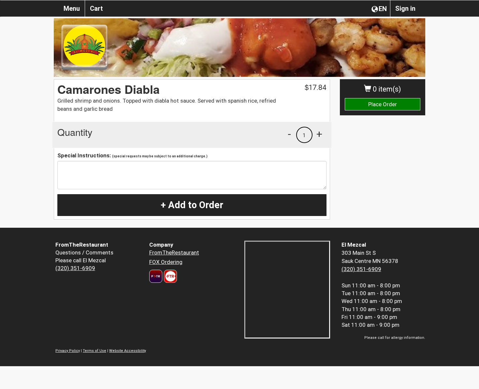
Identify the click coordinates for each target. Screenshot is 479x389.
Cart (96, 8)
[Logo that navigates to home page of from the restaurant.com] (155, 276)
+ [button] (319, 134)
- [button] (289, 134)
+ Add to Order (192, 204)
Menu (72, 8)
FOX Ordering (165, 262)
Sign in (405, 8)
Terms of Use (94, 351)
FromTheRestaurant (174, 252)
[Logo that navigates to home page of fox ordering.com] (169, 276)
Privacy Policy (67, 351)
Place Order (382, 104)
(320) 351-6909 (75, 268)
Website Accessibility (127, 351)
